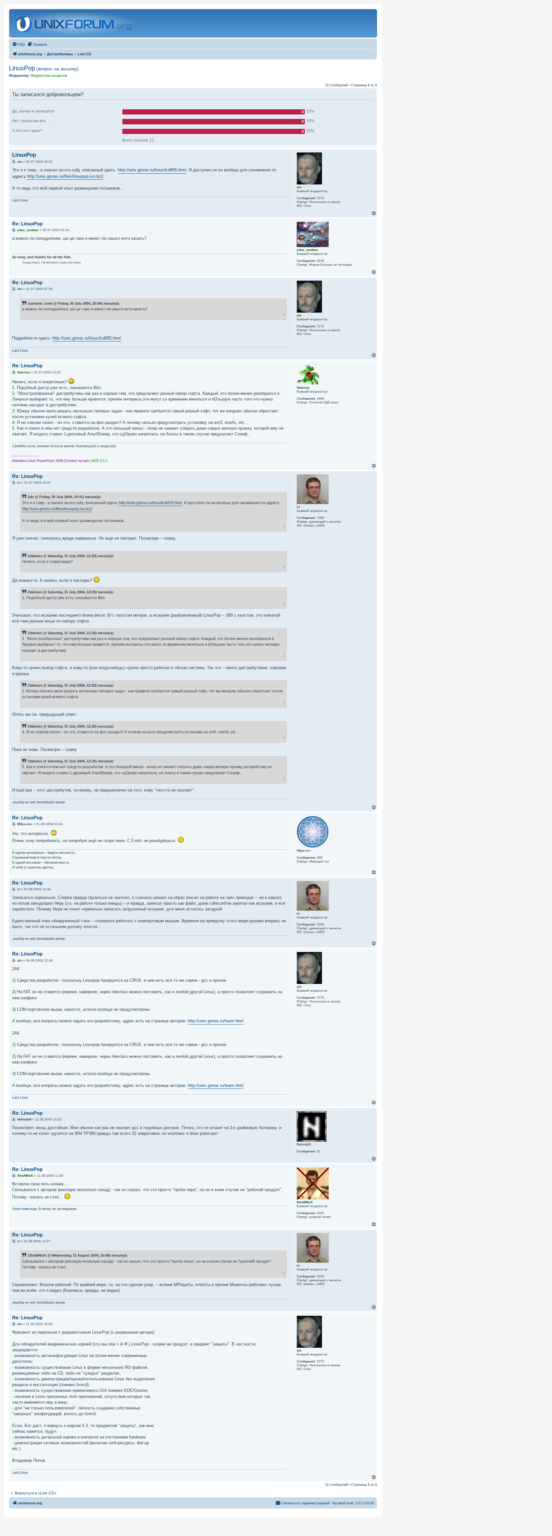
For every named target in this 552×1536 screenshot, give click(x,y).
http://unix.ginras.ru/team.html (215, 1020)
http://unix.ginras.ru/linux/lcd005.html (152, 170)
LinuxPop (44, 68)
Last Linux (20, 200)
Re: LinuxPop (27, 223)
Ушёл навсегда (24, 1209)
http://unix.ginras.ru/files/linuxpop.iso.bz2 (65, 176)
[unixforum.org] (74, 23)
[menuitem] (18, 44)
